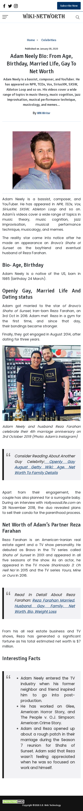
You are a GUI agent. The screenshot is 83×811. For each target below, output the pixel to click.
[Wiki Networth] (43, 16)
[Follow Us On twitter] (10, 6)
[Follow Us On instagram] (16, 6)
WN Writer (43, 113)
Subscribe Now (69, 5)
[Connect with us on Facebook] (4, 6)
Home (31, 40)
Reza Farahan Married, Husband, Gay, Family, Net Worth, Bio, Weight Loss (44, 606)
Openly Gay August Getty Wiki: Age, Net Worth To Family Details (44, 467)
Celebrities (48, 40)
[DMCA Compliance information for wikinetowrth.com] (41, 802)
